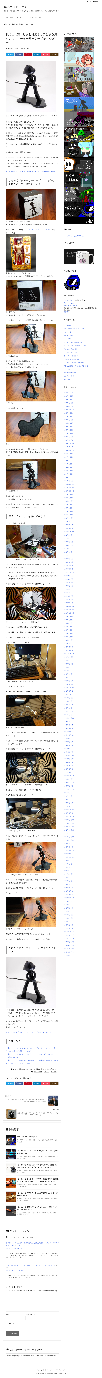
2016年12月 (69, 769)
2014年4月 (68, 877)
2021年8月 (68, 579)
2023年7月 (68, 501)
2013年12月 (69, 891)
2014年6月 (68, 871)
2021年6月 (68, 586)
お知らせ (68, 335)
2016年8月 (69, 782)
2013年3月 (68, 921)
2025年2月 (68, 437)
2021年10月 (69, 572)
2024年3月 (68, 474)
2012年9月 (69, 942)
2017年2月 (68, 762)
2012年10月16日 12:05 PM (14, 1270)
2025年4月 (68, 430)
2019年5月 (68, 670)
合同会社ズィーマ (69, 300)
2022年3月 (68, 555)
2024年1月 (68, 481)
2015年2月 (68, 843)
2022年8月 (68, 538)
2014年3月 (68, 881)
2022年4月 (68, 552)
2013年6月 (68, 911)
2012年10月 (69, 938)
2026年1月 (68, 406)
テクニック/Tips (70, 349)
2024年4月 (68, 470)
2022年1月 (68, 562)
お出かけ (68, 332)
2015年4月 (69, 837)
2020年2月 (68, 640)
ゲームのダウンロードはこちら (28, 1137)
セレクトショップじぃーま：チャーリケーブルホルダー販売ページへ (30, 172)
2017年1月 (68, 765)
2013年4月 (68, 918)
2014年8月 (68, 864)
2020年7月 (68, 623)
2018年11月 (69, 691)
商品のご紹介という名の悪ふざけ (46, 1069)
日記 (67, 369)
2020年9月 (68, 616)
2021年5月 (68, 589)
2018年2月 (69, 721)
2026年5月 (68, 399)
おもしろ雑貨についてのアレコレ (24, 24)
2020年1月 (68, 643)
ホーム (8, 24)
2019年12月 (69, 647)
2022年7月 (68, 542)
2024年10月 (69, 450)
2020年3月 (68, 637)
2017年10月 (69, 735)
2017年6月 (68, 748)
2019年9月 (68, 657)
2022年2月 (68, 559)
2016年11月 (69, 772)
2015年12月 (69, 810)
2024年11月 (69, 447)
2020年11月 (69, 609)
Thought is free (62, 1373)
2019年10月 (69, 654)
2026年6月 (68, 396)
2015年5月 (69, 833)
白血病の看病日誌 (71, 373)
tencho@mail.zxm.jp (70, 306)
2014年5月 (68, 874)
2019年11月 (68, 650)
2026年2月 (68, 403)
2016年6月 (69, 789)
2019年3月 (68, 677)
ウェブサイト (10, 1323)
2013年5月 (68, 915)
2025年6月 (68, 423)
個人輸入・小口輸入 (72, 359)
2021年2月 (68, 599)
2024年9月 (68, 454)
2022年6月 (68, 545)
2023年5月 (68, 508)
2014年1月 (68, 887)
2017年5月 (68, 752)
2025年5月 (68, 426)
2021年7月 (68, 582)
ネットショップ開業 (71, 356)
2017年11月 (68, 732)
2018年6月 (68, 708)
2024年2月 (68, 477)
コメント (8, 1294)
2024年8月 (68, 457)
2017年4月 (69, 755)
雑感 (67, 379)
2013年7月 (68, 908)
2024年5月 (68, 467)
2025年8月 (68, 416)
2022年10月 (69, 531)
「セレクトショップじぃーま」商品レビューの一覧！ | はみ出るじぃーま (30, 1265)
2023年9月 (68, 494)
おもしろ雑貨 (38, 1072)
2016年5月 (68, 793)
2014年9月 (68, 860)
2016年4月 (69, 796)
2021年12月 (69, 565)
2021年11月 (68, 569)
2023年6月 (68, 504)
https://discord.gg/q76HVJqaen (74, 236)
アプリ (67, 325)
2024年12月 (69, 443)
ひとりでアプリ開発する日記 (74, 362)
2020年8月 (68, 620)
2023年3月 (68, 515)
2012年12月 (69, 932)
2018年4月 (68, 715)
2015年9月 (69, 820)
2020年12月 (69, 606)
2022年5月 (68, 548)
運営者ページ (68, 312)
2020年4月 (68, 633)
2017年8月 (68, 742)
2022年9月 (68, 535)
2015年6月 (69, 830)
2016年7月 (68, 786)
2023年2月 (68, 518)
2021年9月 (68, 576)
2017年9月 (68, 738)
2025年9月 (68, 413)
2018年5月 (68, 711)
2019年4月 (68, 674)
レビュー (46, 1072)
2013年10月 (69, 898)
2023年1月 (68, 521)
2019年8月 (68, 660)
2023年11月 (69, 487)
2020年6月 (68, 626)
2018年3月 (69, 718)
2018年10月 (69, 694)
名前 (7, 1314)
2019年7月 (68, 664)
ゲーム (67, 339)
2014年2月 (68, 884)
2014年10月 (69, 857)
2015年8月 (69, 823)
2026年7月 (68, 392)
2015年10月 (69, 816)
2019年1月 (68, 684)
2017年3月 (69, 759)
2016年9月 (68, 779)
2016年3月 (68, 799)
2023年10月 (69, 491)
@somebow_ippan (70, 303)
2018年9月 (68, 698)
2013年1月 (68, 928)
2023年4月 (68, 511)
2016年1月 (69, 806)
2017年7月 (68, 745)
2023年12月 (69, 484)
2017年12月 (69, 728)
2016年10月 (69, 776)
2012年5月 (68, 955)
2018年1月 (69, 725)
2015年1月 (68, 847)
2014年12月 (69, 850)
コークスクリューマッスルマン (39, 230)
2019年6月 (68, 667)
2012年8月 (69, 945)
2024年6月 (68, 464)
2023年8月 (68, 498)
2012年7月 (69, 949)
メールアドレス (30, 1314)
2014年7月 (68, 867)
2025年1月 (68, 440)
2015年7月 (69, 826)
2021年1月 (68, 603)
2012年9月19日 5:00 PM (14, 1248)
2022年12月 (69, 525)
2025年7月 (68, 420)
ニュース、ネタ (70, 352)
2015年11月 (69, 813)
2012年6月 (69, 952)
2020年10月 (69, 613)
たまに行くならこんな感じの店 (75, 345)
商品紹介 (53, 1072)
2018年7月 (68, 704)
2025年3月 (68, 433)
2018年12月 (69, 687)
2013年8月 (68, 904)
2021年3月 (68, 596)
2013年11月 (69, 894)
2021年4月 (68, 593)
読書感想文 (69, 376)
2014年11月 (69, 854)
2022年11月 (69, 528)
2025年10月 (69, 409)
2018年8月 (68, 701)
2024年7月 (68, 460)
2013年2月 (69, 925)
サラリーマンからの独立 (73, 342)
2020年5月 (68, 630)
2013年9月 (68, 901)
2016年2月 (69, 803)
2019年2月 (69, 681)
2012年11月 (69, 935)
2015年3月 (69, 840)
